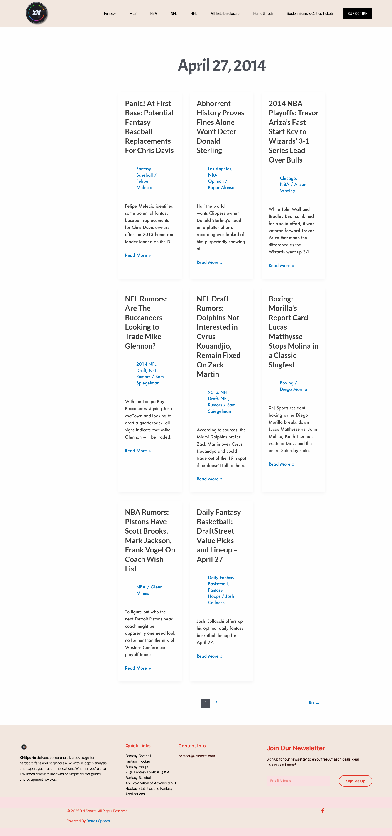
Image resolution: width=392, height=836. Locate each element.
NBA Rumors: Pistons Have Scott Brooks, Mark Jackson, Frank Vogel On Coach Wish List (150, 540)
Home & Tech (263, 13)
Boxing (286, 383)
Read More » (138, 255)
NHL (193, 13)
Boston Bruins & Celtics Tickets (310, 13)
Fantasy (110, 13)
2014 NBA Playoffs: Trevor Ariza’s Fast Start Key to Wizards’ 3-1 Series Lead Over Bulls (294, 131)
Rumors (143, 376)
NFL (174, 13)
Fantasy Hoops (137, 766)
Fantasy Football (138, 755)
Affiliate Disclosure (225, 13)
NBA (153, 13)
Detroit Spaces (98, 821)
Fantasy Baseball (138, 777)
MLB (133, 13)
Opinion (216, 181)
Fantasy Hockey (138, 761)
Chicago (288, 178)
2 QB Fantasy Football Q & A (147, 772)
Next (314, 702)
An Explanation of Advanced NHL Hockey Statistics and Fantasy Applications (151, 788)
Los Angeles (219, 168)
